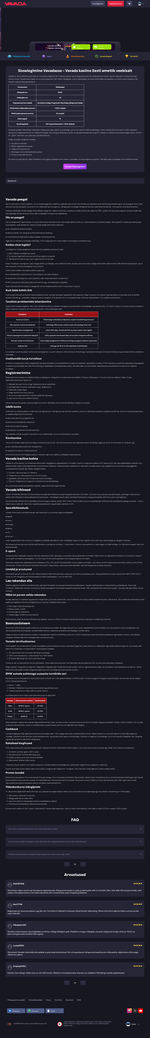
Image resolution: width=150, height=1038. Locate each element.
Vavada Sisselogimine (75, 166)
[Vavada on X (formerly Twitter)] (135, 1010)
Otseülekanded (35, 1000)
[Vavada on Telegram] (129, 4)
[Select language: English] (141, 4)
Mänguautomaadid (16, 1000)
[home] (15, 3)
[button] (147, 29)
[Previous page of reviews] (67, 983)
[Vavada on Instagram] (129, 1010)
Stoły (48, 1000)
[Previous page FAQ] (67, 864)
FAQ (79, 1000)
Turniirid (58, 1000)
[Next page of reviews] (83, 983)
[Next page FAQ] (83, 864)
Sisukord (69, 1000)
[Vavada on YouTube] (140, 1010)
